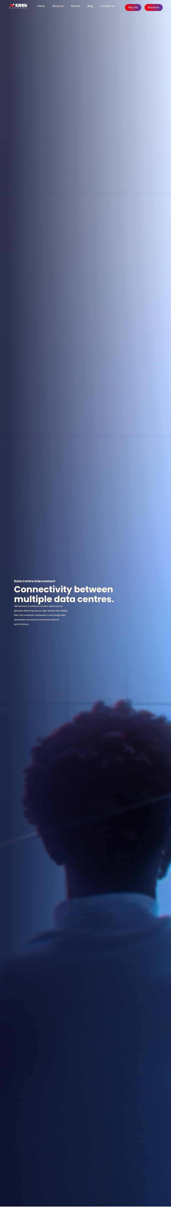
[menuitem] (41, 6)
